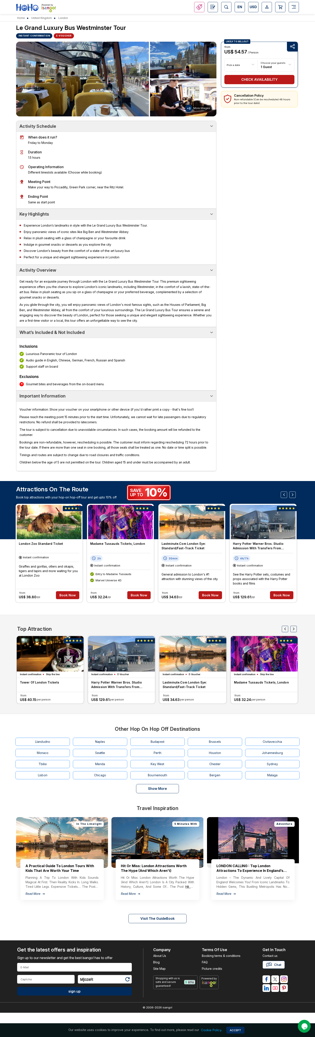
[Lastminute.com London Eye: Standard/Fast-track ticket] (191, 522)
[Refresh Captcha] (127, 980)
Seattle (100, 753)
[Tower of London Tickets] (50, 654)
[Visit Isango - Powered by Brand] (49, 9)
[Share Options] (292, 47)
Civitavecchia (272, 741)
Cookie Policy (211, 1030)
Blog (156, 962)
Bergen (215, 775)
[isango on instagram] (284, 979)
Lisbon (42, 775)
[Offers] (199, 7)
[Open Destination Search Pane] (226, 7)
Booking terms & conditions (221, 956)
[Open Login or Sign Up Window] (267, 7)
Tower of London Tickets (39, 682)
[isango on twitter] (275, 979)
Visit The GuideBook (157, 918)
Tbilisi (43, 764)
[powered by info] (209, 984)
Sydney (272, 764)
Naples (100, 741)
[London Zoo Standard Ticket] (49, 522)
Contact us (270, 956)
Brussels (215, 741)
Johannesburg (272, 753)
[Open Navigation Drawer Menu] (294, 7)
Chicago (100, 775)
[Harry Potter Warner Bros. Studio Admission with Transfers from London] (263, 522)
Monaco (43, 753)
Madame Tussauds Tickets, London (117, 543)
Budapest (157, 741)
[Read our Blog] (213, 7)
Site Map (159, 968)
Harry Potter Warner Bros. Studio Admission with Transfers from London (258, 546)
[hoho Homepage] (27, 7)
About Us (159, 956)
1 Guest (266, 66)
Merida (100, 764)
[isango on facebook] (266, 979)
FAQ (205, 962)
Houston (215, 753)
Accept (235, 1030)
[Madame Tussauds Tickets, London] (120, 522)
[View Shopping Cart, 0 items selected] (280, 7)
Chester (215, 764)
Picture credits (212, 968)
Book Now (67, 595)
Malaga (272, 775)
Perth (157, 753)
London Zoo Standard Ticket (41, 543)
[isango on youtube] (275, 988)
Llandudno (42, 741)
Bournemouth (157, 775)
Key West (157, 764)
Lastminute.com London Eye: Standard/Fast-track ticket (184, 546)
